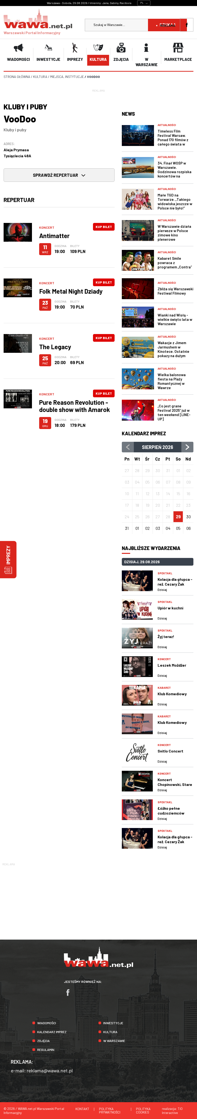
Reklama (167, 25)
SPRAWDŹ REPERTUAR (56, 175)
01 (137, 528)
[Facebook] (70, 995)
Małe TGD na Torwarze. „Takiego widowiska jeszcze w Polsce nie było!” (175, 201)
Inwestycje (113, 1023)
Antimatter (54, 235)
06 (188, 528)
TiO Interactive (172, 1110)
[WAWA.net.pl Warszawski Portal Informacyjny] (98, 967)
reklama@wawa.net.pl (50, 1070)
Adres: (9, 144)
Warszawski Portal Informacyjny (32, 32)
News (128, 114)
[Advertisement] (98, 900)
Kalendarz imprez (144, 433)
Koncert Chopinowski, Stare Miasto (175, 784)
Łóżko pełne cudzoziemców (171, 810)
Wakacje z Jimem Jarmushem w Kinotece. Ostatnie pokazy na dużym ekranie (173, 351)
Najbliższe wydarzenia (151, 548)
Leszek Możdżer (172, 665)
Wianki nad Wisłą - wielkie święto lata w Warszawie (175, 319)
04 (168, 528)
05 (178, 528)
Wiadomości (46, 1023)
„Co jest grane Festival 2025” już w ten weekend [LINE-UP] (174, 412)
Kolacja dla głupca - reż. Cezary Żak (175, 581)
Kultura (110, 1032)
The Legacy (55, 346)
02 (147, 528)
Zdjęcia (43, 1041)
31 (127, 528)
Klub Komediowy (172, 693)
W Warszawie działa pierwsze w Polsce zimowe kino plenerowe (174, 232)
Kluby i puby (15, 129)
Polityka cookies (143, 1110)
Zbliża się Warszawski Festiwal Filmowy (175, 291)
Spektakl (165, 573)
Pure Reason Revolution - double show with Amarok (74, 405)
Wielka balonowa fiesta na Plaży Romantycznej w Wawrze (172, 381)
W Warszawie (114, 1041)
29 (178, 516)
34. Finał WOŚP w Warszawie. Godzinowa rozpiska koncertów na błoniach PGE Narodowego (174, 174)
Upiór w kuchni (170, 608)
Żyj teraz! (166, 636)
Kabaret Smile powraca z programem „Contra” (175, 262)
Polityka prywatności (109, 1110)
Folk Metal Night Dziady (71, 291)
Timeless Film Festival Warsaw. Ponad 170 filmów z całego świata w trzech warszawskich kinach (175, 142)
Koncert (46, 227)
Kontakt (82, 1109)
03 (157, 528)
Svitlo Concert (170, 751)
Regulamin (45, 1050)
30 (188, 516)
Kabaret (164, 687)
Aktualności (167, 124)
